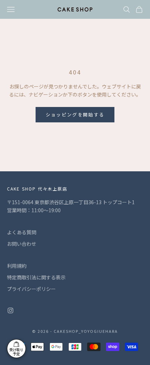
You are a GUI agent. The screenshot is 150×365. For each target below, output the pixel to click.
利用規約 (17, 265)
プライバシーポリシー (31, 288)
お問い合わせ (21, 243)
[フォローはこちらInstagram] (10, 310)
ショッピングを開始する (75, 114)
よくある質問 (21, 232)
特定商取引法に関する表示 (36, 277)
